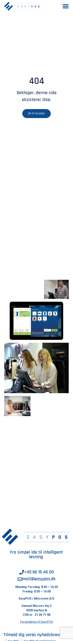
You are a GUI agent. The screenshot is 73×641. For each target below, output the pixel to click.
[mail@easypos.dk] (20, 579)
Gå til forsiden (36, 113)
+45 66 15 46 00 (39, 572)
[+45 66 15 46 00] (21, 572)
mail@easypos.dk (39, 579)
